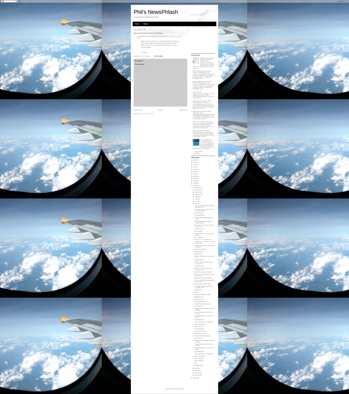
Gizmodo (144, 52)
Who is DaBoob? (198, 237)
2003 (194, 378)
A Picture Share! (198, 151)
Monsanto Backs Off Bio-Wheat (202, 284)
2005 (194, 183)
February (197, 373)
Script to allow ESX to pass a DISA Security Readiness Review (202, 101)
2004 (194, 185)
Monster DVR (197, 290)
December (197, 187)
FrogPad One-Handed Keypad (202, 304)
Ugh (195, 363)
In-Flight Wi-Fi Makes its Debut (202, 294)
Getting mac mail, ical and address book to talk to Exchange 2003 (207, 59)
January (197, 375)
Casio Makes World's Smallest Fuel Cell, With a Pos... (203, 287)
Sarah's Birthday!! (199, 358)
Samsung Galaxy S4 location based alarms (206, 140)
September (198, 194)
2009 (194, 174)
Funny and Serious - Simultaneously (203, 322)
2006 (194, 181)
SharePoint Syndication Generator (203, 272)
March (196, 370)
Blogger (181, 388)
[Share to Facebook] (160, 56)
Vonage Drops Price (199, 260)
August (197, 196)
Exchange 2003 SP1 (199, 215)
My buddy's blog (198, 365)
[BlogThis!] (157, 56)
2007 (194, 178)
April (196, 368)
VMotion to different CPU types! (201, 130)
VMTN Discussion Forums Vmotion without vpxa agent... (202, 112)
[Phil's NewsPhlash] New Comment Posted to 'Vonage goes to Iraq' (202, 71)
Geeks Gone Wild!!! (199, 324)
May (196, 203)
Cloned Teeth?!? (198, 306)
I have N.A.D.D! (197, 92)
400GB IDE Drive (198, 297)
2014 (194, 162)
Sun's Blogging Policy (200, 301)
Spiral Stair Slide (198, 213)
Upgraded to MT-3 (199, 251)
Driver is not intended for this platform (203, 121)
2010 (194, 171)
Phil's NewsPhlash (156, 12)
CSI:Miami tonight (199, 299)
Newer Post (138, 110)
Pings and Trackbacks (200, 331)
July (196, 199)
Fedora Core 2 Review (200, 249)
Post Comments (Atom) (147, 113)
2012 (194, 167)
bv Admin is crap (198, 229)
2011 (194, 169)
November (197, 189)
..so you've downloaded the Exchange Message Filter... (204, 206)
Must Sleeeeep (198, 231)
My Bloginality (198, 254)
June (196, 201)
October (197, 192)
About (145, 24)
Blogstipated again (199, 319)
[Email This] (155, 56)
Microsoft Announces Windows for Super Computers (203, 222)
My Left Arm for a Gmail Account (202, 239)
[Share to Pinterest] (162, 56)
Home (137, 24)
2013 (194, 164)
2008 (194, 176)
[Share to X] (158, 56)
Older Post (183, 110)
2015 (194, 160)
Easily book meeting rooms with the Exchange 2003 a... (203, 210)
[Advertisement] (202, 40)
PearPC (196, 292)
